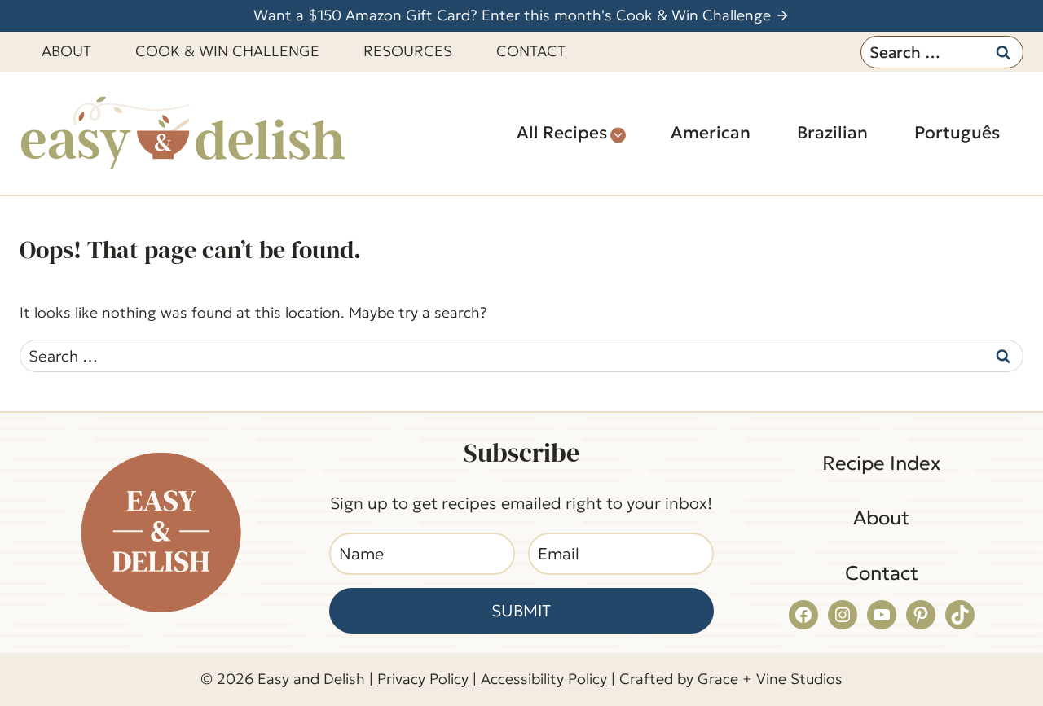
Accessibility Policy (544, 678)
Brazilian (832, 132)
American (710, 132)
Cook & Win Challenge (227, 51)
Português (957, 132)
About (66, 51)
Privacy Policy (423, 678)
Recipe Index (881, 463)
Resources (407, 51)
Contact (531, 51)
